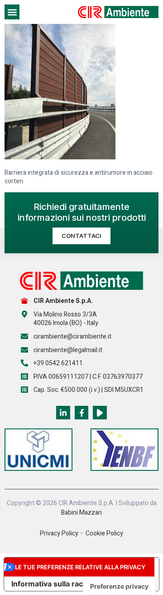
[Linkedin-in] (63, 413)
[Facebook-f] (82, 413)
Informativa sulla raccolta (55, 583)
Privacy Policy (59, 533)
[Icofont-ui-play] (100, 413)
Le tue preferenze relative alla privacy (80, 567)
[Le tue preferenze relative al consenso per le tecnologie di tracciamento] (119, 586)
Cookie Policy (104, 533)
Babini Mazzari (81, 512)
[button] (12, 12)
